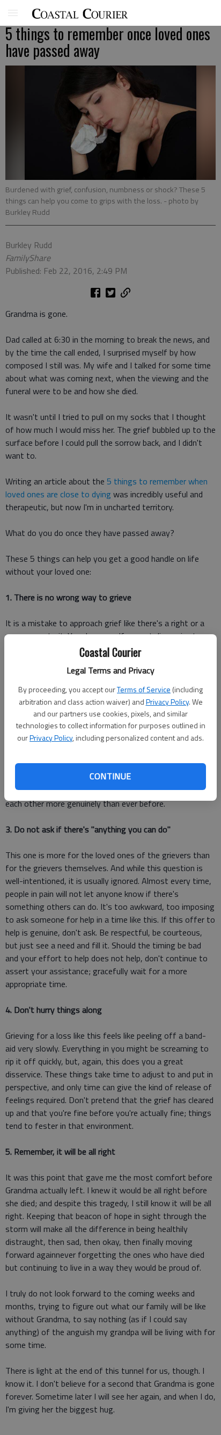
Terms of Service (144, 689)
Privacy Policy (167, 701)
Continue (110, 776)
